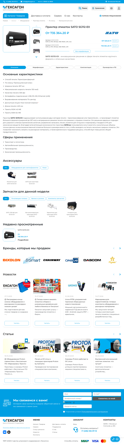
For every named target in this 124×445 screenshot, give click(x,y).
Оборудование (24, 20)
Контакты (78, 16)
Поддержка (56, 427)
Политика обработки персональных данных (16, 427)
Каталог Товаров (39, 424)
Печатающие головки (19, 198)
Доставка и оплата (40, 16)
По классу (52, 20)
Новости (9, 274)
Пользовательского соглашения (94, 412)
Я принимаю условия (87, 412)
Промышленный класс (66, 20)
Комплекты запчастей (56, 198)
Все (6, 168)
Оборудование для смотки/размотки (24, 168)
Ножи (44, 168)
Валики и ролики (37, 198)
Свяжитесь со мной (106, 398)
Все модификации (82, 51)
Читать (16, 323)
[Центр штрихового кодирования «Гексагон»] (13, 8)
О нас (67, 16)
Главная (5, 20)
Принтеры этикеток (39, 20)
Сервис (58, 16)
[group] (12, 177)
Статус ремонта (38, 429)
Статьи (8, 334)
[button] (36, 57)
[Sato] (112, 33)
